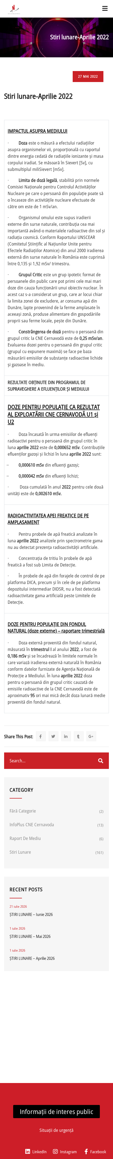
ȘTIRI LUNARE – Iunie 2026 (31, 914)
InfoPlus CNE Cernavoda (32, 825)
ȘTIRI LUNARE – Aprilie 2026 (32, 958)
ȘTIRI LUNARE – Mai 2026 (30, 936)
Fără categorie (23, 811)
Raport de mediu (25, 838)
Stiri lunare (20, 852)
